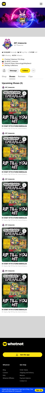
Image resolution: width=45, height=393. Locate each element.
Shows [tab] (12, 76)
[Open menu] (41, 4)
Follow (25, 70)
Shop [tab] (4, 76)
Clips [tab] (30, 76)
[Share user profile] (4, 70)
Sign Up (39, 390)
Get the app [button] (25, 355)
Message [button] (13, 70)
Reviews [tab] (22, 76)
